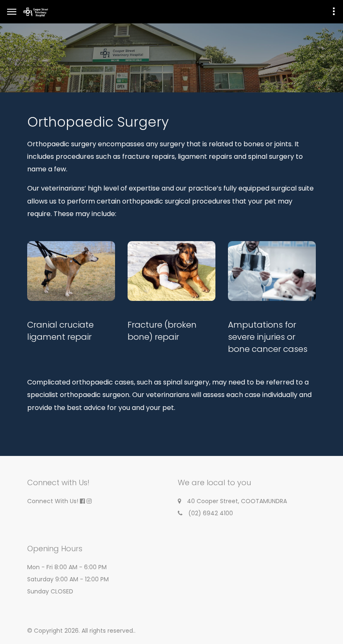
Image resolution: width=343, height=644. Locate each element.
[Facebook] (82, 501)
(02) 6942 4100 (210, 513)
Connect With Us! (52, 501)
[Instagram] (89, 501)
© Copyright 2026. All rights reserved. (80, 630)
